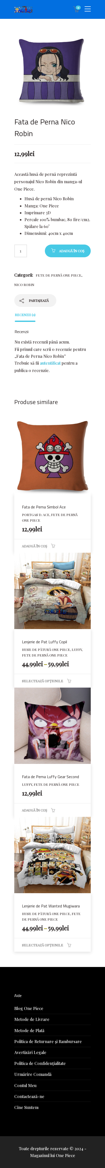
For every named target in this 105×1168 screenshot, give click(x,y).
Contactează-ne (29, 1096)
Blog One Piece (28, 1008)
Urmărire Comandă (32, 1074)
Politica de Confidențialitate (40, 1063)
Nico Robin (24, 284)
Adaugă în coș (71, 251)
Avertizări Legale (30, 1052)
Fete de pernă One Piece (58, 275)
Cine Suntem (26, 1107)
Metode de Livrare (31, 1019)
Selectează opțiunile (42, 681)
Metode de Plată (29, 1030)
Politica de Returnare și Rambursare (48, 1041)
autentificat (50, 363)
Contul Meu (25, 1085)
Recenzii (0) (25, 314)
